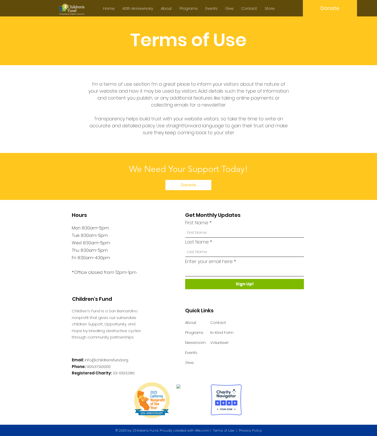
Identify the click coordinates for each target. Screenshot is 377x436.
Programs (194, 332)
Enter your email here (209, 261)
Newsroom (195, 342)
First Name (196, 222)
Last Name (197, 242)
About (190, 322)
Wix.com (202, 430)
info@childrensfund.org (106, 360)
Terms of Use (223, 430)
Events (191, 352)
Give (189, 362)
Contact (218, 322)
